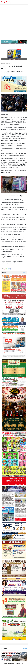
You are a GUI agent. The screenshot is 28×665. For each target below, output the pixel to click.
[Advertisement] (14, 19)
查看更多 (24, 272)
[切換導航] (25, 2)
